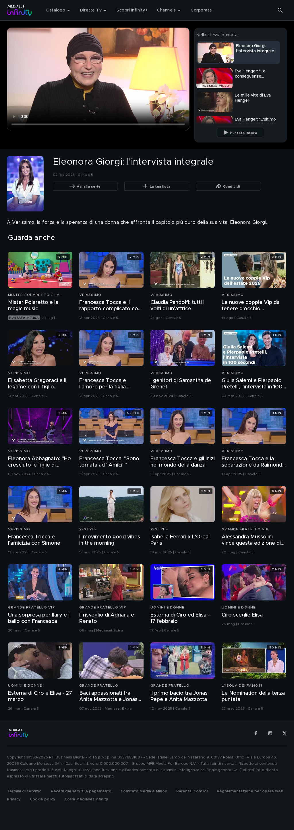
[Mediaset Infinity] (19, 10)
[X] (284, 733)
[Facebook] (255, 733)
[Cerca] (280, 10)
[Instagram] (270, 733)
